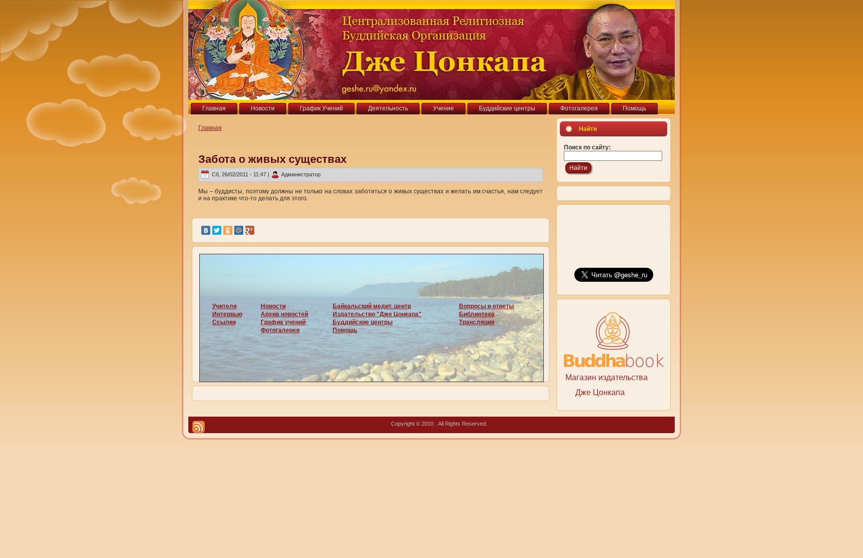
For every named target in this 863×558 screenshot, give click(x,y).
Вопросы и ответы (486, 306)
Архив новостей (284, 314)
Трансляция (476, 322)
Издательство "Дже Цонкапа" (377, 314)
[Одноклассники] (227, 230)
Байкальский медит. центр (372, 306)
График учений (283, 322)
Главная (210, 127)
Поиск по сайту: (587, 147)
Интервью (227, 314)
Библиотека (476, 314)
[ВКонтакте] (205, 230)
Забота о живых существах (272, 159)
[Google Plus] (249, 230)
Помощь (345, 330)
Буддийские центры (363, 322)
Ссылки (224, 322)
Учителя (224, 306)
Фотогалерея (280, 330)
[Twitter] (216, 230)
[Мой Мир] (238, 230)
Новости (273, 306)
